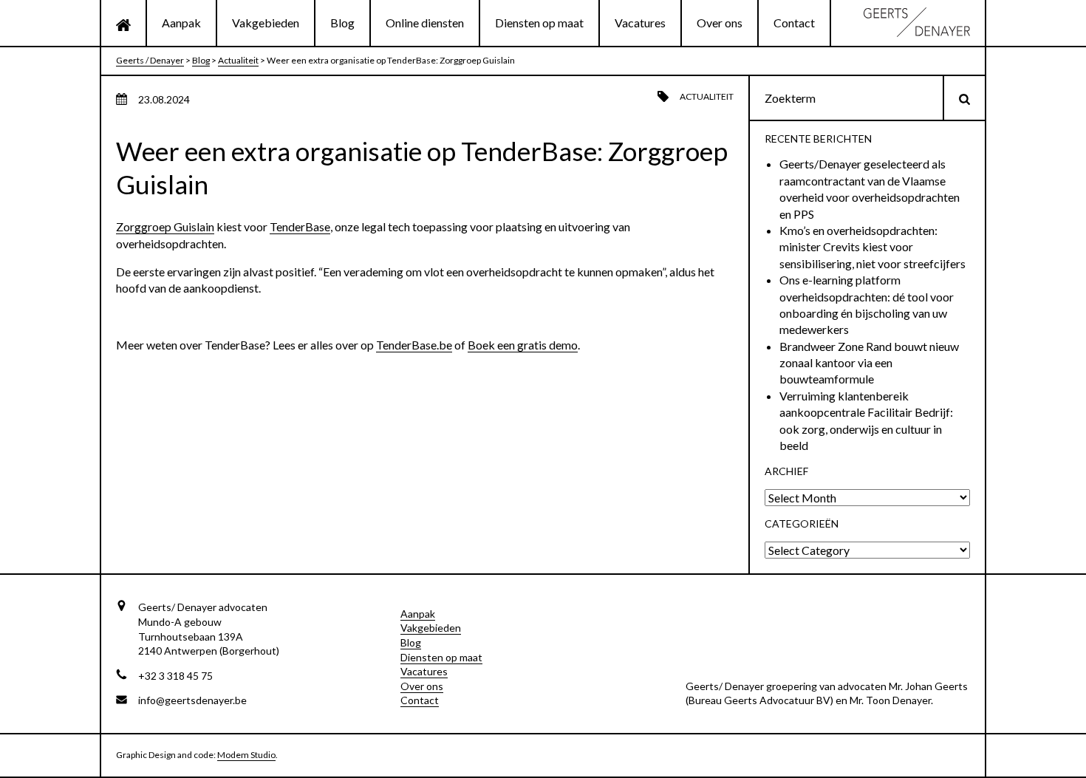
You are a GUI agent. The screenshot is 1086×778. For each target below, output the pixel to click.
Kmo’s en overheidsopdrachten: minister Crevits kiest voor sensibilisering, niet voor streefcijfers (872, 246)
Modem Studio (246, 754)
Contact (794, 23)
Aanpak (181, 23)
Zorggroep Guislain (165, 226)
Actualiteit (707, 96)
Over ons (719, 23)
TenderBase (300, 226)
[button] (964, 98)
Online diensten (425, 23)
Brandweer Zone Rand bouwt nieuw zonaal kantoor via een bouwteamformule (869, 362)
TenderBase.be (414, 345)
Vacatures (640, 23)
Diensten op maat (539, 23)
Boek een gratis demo (523, 345)
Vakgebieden (265, 23)
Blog (342, 23)
